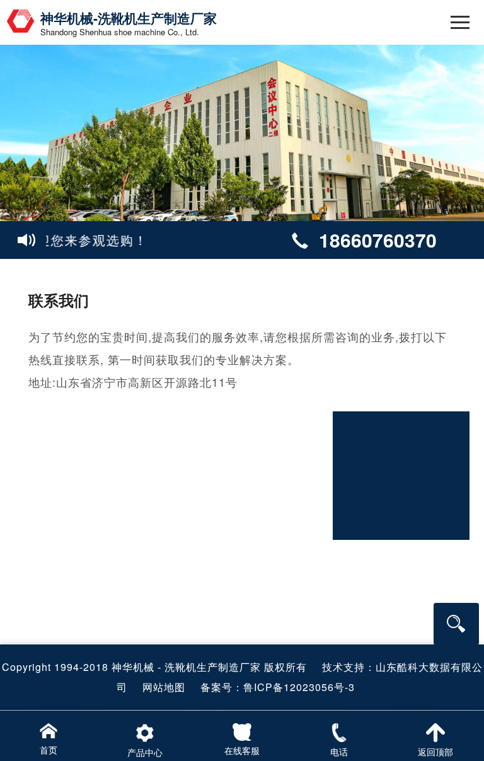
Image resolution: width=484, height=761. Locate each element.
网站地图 (163, 687)
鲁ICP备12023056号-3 (299, 687)
